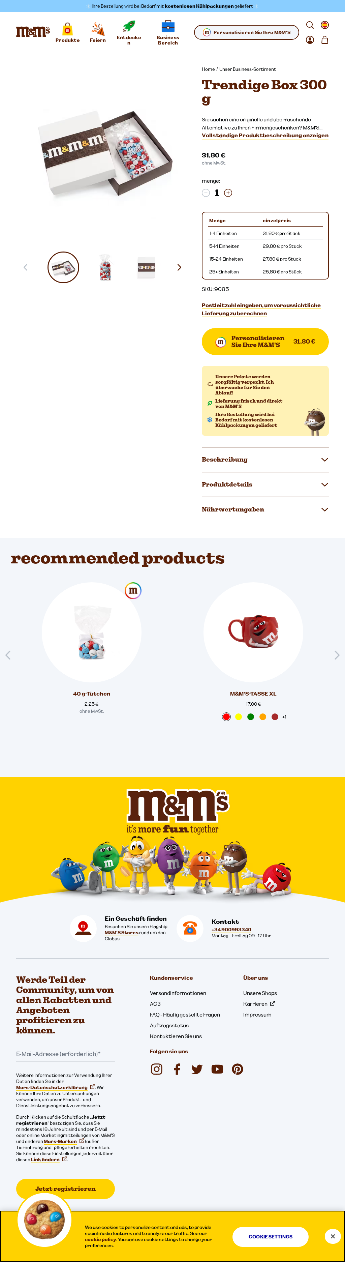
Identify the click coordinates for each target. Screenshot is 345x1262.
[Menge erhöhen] (228, 193)
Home (208, 69)
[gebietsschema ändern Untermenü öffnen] (325, 25)
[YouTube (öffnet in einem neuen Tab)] (217, 1069)
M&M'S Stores (121, 932)
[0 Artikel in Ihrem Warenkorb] (325, 40)
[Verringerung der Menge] (206, 193)
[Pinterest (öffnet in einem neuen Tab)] (237, 1069)
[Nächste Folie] (182, 267)
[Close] (333, 1236)
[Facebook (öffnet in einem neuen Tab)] (176, 1069)
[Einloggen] (310, 40)
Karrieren (255, 1004)
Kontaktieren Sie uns (176, 1036)
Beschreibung (225, 459)
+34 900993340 (231, 929)
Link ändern (45, 1159)
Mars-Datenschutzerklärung (52, 1087)
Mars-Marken (60, 1141)
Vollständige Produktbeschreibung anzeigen (265, 135)
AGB (155, 1004)
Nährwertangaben (233, 509)
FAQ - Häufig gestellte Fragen (185, 1014)
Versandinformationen (178, 993)
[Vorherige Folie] (11, 655)
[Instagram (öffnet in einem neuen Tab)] (156, 1069)
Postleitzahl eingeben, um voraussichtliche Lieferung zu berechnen (261, 309)
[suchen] (310, 25)
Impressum (257, 1014)
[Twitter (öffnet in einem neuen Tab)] (197, 1069)
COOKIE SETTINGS (270, 1236)
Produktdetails (227, 484)
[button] (63, 267)
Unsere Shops (260, 993)
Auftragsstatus (169, 1025)
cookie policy (100, 1239)
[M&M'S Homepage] (33, 32)
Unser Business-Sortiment (247, 69)
